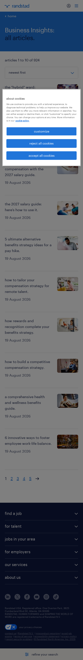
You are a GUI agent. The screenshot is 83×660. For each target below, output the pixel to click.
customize (41, 131)
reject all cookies (41, 143)
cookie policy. (22, 120)
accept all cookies (42, 155)
